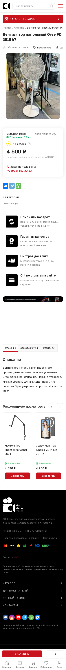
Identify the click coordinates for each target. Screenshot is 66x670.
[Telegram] (12, 186)
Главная (7, 28)
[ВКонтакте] (5, 186)
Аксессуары (11, 203)
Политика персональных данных (21, 538)
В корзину (17, 475)
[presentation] (51, 406)
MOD (15, 557)
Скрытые (19, 28)
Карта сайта (50, 538)
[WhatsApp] (18, 186)
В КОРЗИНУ (22, 653)
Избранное (44, 47)
